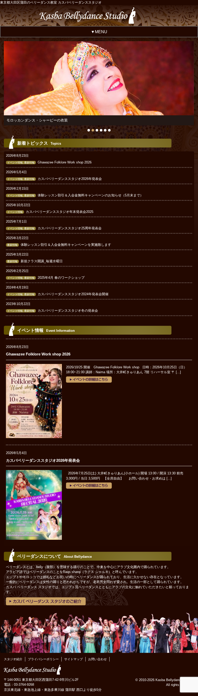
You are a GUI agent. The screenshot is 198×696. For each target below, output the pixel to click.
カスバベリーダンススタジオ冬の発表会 (68, 310)
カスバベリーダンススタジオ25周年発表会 (70, 228)
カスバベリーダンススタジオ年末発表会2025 (59, 212)
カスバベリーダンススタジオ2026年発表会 (70, 179)
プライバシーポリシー (43, 659)
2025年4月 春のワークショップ (61, 278)
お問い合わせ (97, 659)
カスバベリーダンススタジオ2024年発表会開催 (73, 294)
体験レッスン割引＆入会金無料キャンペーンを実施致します (66, 245)
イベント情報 (15, 162)
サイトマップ (73, 659)
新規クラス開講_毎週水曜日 (42, 261)
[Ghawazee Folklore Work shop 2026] (34, 366)
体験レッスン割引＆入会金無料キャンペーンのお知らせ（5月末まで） (90, 195)
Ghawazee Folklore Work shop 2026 (65, 162)
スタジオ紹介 (13, 659)
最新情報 (29, 162)
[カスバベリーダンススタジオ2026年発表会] (34, 472)
